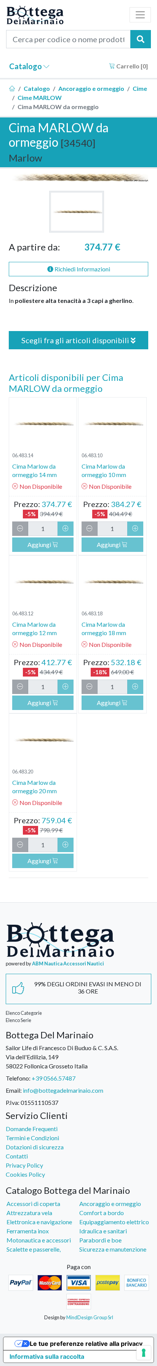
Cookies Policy (25, 1174)
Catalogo (26, 66)
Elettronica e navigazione (39, 1221)
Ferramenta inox (27, 1230)
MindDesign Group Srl (89, 1317)
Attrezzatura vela (29, 1212)
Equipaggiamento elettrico (114, 1221)
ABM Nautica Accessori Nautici (68, 963)
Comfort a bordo (101, 1212)
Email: (14, 1090)
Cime (140, 88)
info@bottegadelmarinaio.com (63, 1090)
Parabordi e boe (100, 1240)
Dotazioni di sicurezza (35, 1146)
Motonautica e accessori (38, 1240)
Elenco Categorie (24, 1013)
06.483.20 (22, 772)
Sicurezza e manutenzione (112, 1249)
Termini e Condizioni (32, 1137)
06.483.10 (92, 455)
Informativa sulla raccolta (47, 1356)
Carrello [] (131, 66)
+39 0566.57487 (53, 1078)
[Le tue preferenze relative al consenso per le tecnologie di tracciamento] (143, 1352)
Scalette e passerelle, (33, 1249)
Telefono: (18, 1078)
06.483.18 (92, 613)
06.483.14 (22, 455)
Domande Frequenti (32, 1128)
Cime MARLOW (40, 97)
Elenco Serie (18, 1020)
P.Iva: (12, 1102)
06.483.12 (22, 613)
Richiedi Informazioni (81, 269)
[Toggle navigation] (140, 14)
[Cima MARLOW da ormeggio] (76, 212)
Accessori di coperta (33, 1203)
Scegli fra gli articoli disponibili (76, 340)
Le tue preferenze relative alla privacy (86, 1343)
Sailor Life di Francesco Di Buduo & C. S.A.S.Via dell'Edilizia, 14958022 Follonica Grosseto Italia (62, 1057)
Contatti (17, 1156)
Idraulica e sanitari (103, 1230)
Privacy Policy (24, 1165)
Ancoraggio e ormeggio (91, 88)
